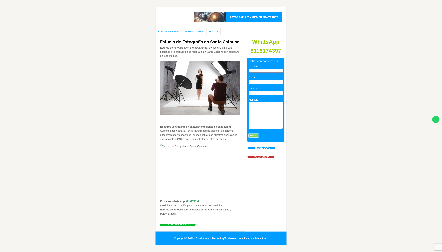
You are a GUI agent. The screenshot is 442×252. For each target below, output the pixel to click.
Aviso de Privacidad (256, 238)
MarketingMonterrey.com (227, 238)
